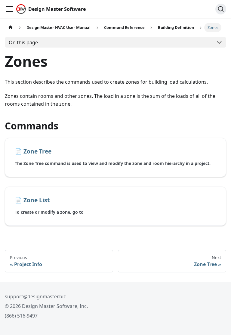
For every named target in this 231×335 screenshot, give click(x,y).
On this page (23, 42)
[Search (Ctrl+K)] (220, 9)
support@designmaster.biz (35, 296)
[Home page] (10, 27)
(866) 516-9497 (21, 315)
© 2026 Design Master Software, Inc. (46, 306)
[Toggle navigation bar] (9, 9)
